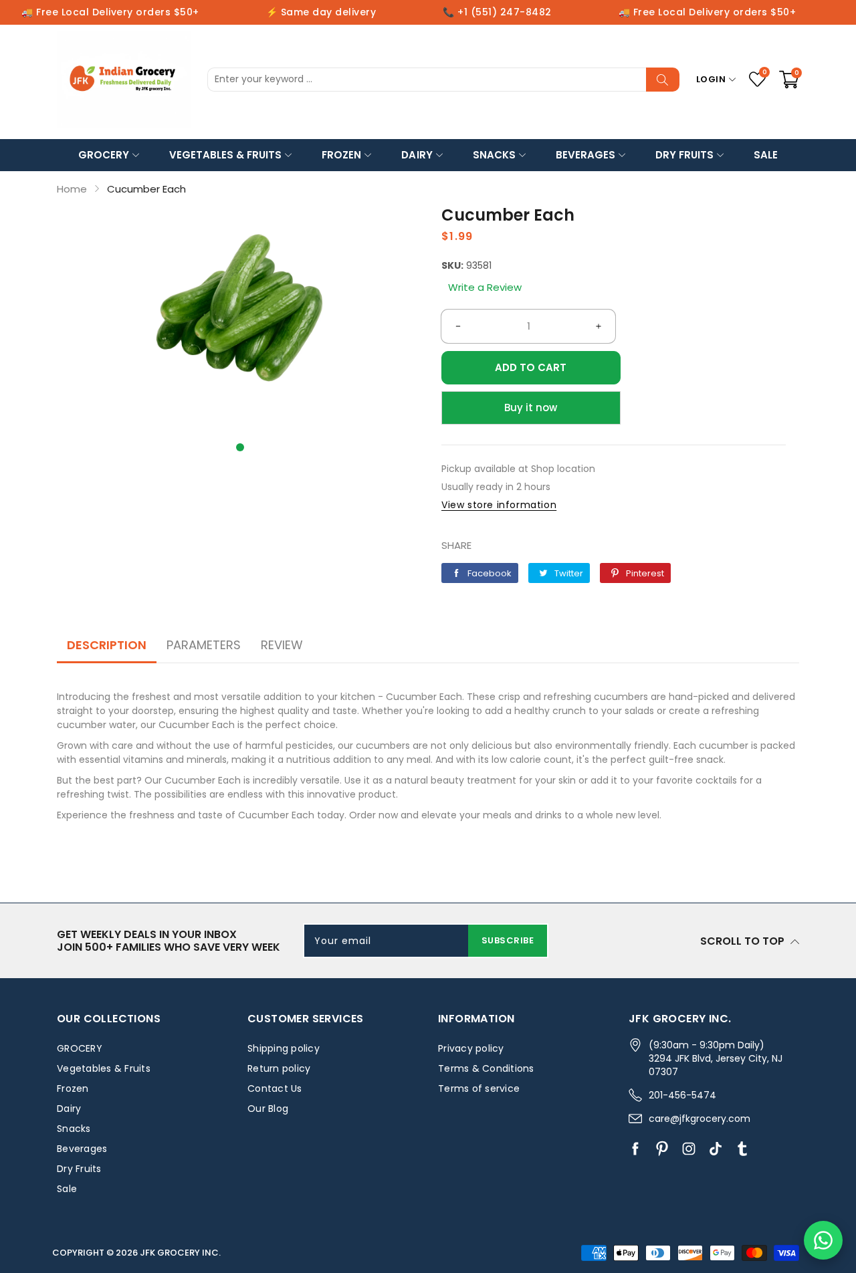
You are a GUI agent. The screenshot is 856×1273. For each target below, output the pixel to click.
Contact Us (274, 1088)
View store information (498, 504)
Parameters (204, 644)
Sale (766, 155)
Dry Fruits (684, 155)
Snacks (494, 155)
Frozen (341, 155)
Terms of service (479, 1088)
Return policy (278, 1068)
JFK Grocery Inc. (180, 1252)
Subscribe (507, 940)
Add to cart (530, 367)
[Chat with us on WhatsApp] (823, 1240)
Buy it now (530, 407)
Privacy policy (471, 1048)
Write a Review (485, 287)
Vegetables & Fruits (225, 155)
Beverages (585, 155)
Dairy (416, 155)
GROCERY (103, 155)
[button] (240, 447)
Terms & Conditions (486, 1068)
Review (282, 644)
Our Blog (267, 1108)
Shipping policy (283, 1048)
